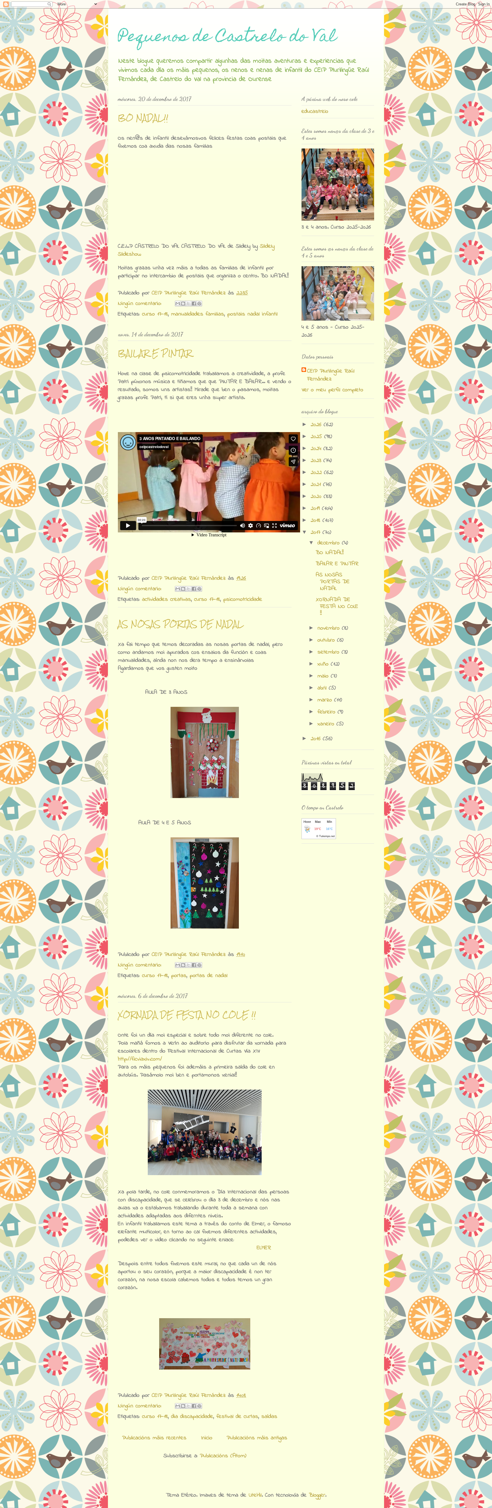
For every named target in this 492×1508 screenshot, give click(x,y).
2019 (316, 508)
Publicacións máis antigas (257, 1438)
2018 (317, 520)
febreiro (327, 712)
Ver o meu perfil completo (332, 390)
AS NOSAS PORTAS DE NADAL (180, 624)
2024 (317, 449)
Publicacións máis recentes (154, 1438)
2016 (317, 739)
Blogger (317, 1495)
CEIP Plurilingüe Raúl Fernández (330, 375)
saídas (269, 1417)
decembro (329, 543)
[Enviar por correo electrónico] (178, 303)
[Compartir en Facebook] (194, 303)
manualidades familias (197, 314)
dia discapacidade (192, 1417)
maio (324, 676)
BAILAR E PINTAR (155, 353)
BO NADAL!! (143, 118)
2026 (317, 425)
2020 (317, 497)
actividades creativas (166, 599)
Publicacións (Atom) (223, 1456)
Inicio (206, 1438)
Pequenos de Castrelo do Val (227, 38)
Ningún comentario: (141, 304)
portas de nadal (208, 976)
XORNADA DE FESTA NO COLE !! (187, 1015)
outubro (327, 640)
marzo (325, 700)
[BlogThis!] (183, 303)
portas (178, 976)
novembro (329, 628)
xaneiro (327, 724)
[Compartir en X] (188, 303)
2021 (317, 485)
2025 (317, 437)
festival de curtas (237, 1417)
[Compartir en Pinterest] (199, 303)
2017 (317, 532)
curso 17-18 (155, 314)
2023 (317, 461)
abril (323, 688)
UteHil (255, 1495)
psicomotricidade (242, 599)
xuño (324, 664)
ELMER (264, 1248)
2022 (317, 473)
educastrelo (315, 111)
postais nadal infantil (252, 314)
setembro (329, 652)
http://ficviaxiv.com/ (140, 1059)
